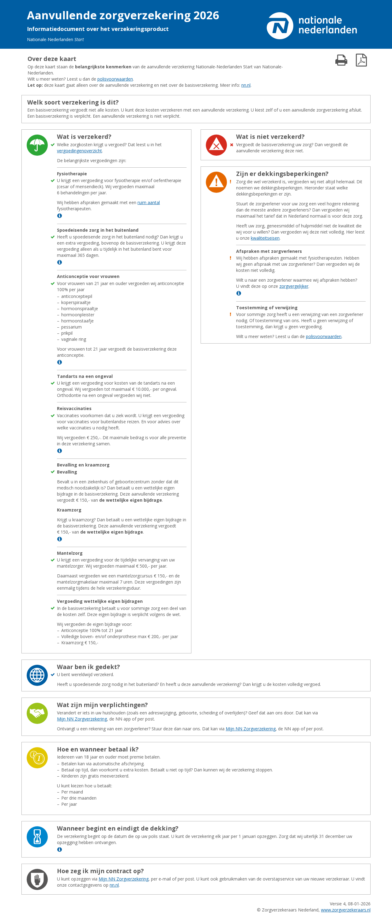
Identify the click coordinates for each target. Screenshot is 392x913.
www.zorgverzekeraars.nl (346, 910)
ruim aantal (149, 202)
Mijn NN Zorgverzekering (82, 719)
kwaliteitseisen (265, 238)
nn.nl (246, 85)
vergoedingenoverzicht (79, 151)
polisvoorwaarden (115, 79)
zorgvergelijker (293, 286)
